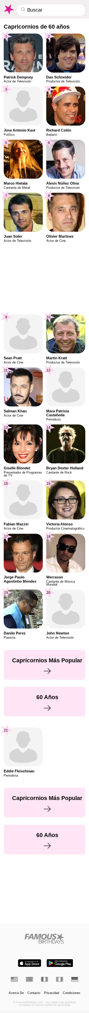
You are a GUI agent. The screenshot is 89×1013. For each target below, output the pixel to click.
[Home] (44, 938)
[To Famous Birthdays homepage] (8, 9)
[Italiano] (59, 979)
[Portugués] (29, 979)
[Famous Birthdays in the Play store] (60, 963)
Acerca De (16, 993)
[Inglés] (14, 979)
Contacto (33, 993)
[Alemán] (74, 979)
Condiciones (71, 993)
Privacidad (51, 993)
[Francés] (44, 979)
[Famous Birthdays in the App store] (29, 963)
